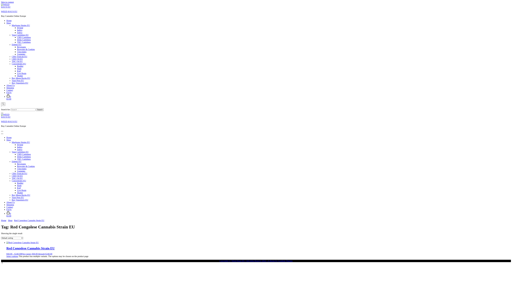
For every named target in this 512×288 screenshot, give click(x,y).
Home (9, 20)
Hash (19, 68)
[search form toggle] (3, 104)
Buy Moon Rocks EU (21, 78)
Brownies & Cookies (26, 49)
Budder (20, 66)
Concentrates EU (19, 64)
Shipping (10, 88)
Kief (19, 71)
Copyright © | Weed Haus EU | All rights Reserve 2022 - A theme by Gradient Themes (256, 261)
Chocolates (21, 52)
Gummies (21, 54)
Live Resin (21, 73)
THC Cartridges (24, 42)
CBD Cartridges (24, 37)
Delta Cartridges (24, 40)
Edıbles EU (16, 44)
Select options (12, 256)
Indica (19, 30)
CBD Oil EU (17, 59)
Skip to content (7, 2)
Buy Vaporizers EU (20, 83)
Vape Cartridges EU (20, 35)
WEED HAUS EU (9, 11)
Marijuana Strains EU (21, 25)
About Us (10, 85)
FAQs (8, 92)
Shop (8, 23)
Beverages (21, 47)
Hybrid (20, 28)
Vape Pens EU (18, 80)
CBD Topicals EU (19, 56)
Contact (9, 90)
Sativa (19, 32)
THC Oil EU (17, 61)
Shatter (20, 76)
